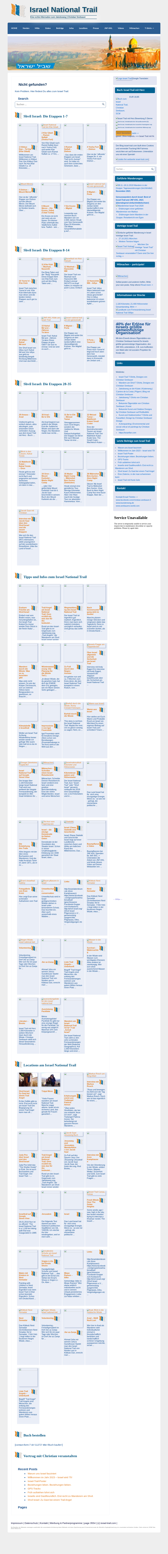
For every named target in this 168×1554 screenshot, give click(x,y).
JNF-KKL (108, 28)
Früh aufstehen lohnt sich (41, 1492)
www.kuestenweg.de (125, 503)
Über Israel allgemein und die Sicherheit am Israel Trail (92, 658)
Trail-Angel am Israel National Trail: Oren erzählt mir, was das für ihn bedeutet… (47, 615)
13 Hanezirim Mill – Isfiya (93, 282)
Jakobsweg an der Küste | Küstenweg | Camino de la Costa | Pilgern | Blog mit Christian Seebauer (134, 392)
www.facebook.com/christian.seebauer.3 (133, 500)
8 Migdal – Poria (91, 193)
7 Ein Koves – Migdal (69, 207)
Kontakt (44, 1523)
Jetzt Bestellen (123, 133)
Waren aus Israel (92, 710)
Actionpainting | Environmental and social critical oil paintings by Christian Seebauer (132, 427)
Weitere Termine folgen (129, 241)
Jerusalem (46, 1214)
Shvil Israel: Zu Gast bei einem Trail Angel (24, 1094)
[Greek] (126, 81)
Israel (89, 785)
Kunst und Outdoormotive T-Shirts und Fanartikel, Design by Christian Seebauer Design (134, 418)
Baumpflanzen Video (93, 845)
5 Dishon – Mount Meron (25, 191)
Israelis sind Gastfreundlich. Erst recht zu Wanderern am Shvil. (60, 1496)
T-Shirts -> (149, 28)
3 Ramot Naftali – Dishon (68, 149)
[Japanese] (136, 81)
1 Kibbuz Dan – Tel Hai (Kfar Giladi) (25, 149)
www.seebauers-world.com (127, 506)
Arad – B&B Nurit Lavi (92, 1319)
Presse (96, 28)
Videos (121, 28)
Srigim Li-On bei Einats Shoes (47, 1263)
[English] (117, 81)
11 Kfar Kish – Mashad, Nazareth (47, 266)
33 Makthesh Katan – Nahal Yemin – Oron (25, 465)
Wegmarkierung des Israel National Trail (70, 610)
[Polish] (139, 81)
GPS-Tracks (34, 1488)
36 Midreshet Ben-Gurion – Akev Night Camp (93, 477)
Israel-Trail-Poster (37, 1481)
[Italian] (133, 81)
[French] (120, 81)
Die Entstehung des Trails (24, 846)
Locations (83, 28)
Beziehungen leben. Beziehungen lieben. (49, 1485)
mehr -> (135, 133)
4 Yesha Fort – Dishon (93, 148)
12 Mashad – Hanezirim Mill (70, 269)
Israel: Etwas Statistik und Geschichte (70, 829)
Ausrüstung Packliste (47, 1010)
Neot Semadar (91, 890)
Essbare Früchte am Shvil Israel (24, 610)
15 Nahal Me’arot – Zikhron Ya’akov (46, 329)
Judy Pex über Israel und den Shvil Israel (24, 1158)
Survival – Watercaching (93, 950)
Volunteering (25, 948)
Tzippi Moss (47, 1091)
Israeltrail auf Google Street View (25, 1216)
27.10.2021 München (128, 239)
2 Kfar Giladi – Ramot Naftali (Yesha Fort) (47, 136)
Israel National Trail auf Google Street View (25, 774)
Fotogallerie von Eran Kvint (24, 891)
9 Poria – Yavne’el (91, 341)
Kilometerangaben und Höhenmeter (70, 775)
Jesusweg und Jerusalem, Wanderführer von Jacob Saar (70, 1146)
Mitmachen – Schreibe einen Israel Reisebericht (47, 771)
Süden (48, 28)
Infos (71, 28)
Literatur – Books (23, 1022)
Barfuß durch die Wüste (70, 715)
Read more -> (147, 285)
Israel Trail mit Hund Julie (129, 480)
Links (66, 882)
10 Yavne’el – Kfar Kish (25, 282)
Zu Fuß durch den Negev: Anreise (69, 670)
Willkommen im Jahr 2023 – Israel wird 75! (50, 1477)
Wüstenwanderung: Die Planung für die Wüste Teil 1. (48, 671)
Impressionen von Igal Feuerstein (47, 728)
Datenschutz (31, 1523)
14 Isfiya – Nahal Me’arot (23, 342)
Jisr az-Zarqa (48, 962)
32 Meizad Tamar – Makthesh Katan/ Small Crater (93, 419)
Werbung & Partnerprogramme (66, 1523)
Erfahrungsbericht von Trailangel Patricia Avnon (70, 1100)
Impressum (17, 1523)
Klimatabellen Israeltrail (24, 727)
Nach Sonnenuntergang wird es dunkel (93, 611)
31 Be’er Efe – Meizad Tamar (69, 417)
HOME (14, 28)
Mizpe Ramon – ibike (68, 1275)
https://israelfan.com (127, 433)
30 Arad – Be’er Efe (46, 416)
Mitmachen (134, 28)
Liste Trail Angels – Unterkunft (69, 964)
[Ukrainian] (146, 81)
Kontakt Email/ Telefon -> (127, 497)
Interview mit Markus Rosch (93, 1084)
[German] (123, 81)
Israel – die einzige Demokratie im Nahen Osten (47, 834)
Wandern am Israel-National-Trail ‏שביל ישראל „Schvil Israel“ (70, 1026)
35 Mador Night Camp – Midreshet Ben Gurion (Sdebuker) (69, 478)
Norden (26, 28)
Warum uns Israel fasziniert (42, 1473)
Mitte (37, 28)
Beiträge (60, 28)
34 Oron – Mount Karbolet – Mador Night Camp (47, 478)
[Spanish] (142, 81)
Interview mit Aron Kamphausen (93, 1158)
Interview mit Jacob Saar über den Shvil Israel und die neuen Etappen (25, 525)
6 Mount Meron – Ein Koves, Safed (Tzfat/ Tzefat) (48, 209)
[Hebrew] (130, 81)
